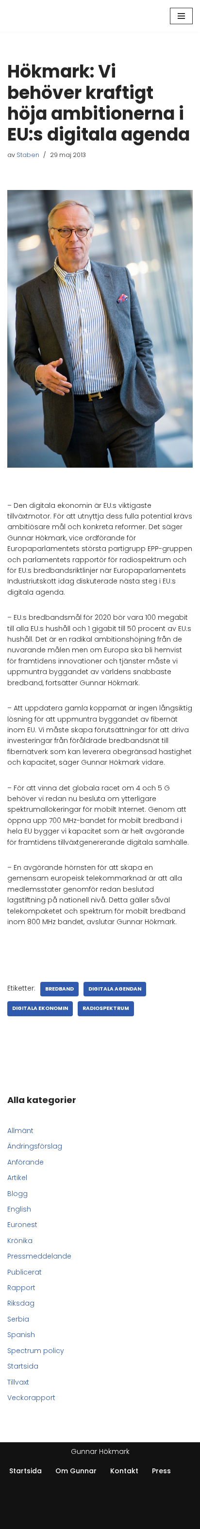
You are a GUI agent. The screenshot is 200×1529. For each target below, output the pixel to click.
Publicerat (24, 1272)
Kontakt (124, 1471)
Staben (28, 155)
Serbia (18, 1319)
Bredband (59, 989)
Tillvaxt (18, 1382)
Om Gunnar (76, 1471)
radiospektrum (106, 1008)
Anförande (25, 1162)
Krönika (20, 1240)
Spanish (21, 1335)
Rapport (21, 1288)
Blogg (17, 1193)
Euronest (22, 1225)
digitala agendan (114, 989)
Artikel (17, 1177)
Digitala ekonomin (40, 1008)
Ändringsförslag (34, 1146)
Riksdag (20, 1303)
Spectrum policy (35, 1351)
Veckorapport (31, 1398)
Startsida (22, 1366)
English (19, 1209)
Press (161, 1471)
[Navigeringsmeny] (181, 16)
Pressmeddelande (39, 1256)
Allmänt (20, 1130)
